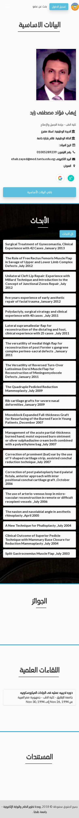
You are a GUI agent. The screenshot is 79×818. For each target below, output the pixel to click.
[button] (39, 697)
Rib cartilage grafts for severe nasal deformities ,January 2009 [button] (32, 402)
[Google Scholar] (60, 178)
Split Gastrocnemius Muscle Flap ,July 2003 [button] (37, 553)
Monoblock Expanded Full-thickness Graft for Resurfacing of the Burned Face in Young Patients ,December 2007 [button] (38, 418)
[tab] (39, 246)
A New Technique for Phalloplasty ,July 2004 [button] (38, 525)
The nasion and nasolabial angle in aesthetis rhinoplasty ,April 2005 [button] (38, 513)
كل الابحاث (67, 234)
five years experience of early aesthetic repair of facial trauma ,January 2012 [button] (34, 299)
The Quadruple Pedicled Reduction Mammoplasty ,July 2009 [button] (31, 388)
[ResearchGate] (71, 178)
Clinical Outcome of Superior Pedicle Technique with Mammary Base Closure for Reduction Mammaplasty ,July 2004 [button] (37, 539)
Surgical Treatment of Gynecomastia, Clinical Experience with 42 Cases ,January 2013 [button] (39, 246)
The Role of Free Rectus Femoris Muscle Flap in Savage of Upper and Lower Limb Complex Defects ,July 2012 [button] (39, 262)
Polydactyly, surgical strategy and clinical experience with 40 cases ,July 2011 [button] (36, 313)
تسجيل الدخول (59, 6)
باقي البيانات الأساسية (39, 192)
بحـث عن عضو (40, 6)
